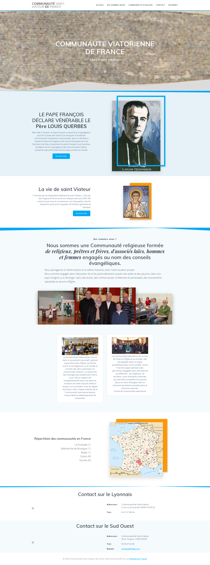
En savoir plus (61, 156)
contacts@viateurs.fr (130, 548)
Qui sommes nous (116, 5)
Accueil (100, 5)
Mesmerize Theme (138, 558)
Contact (160, 5)
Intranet (173, 5)
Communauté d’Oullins (140, 5)
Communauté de (48, 5)
